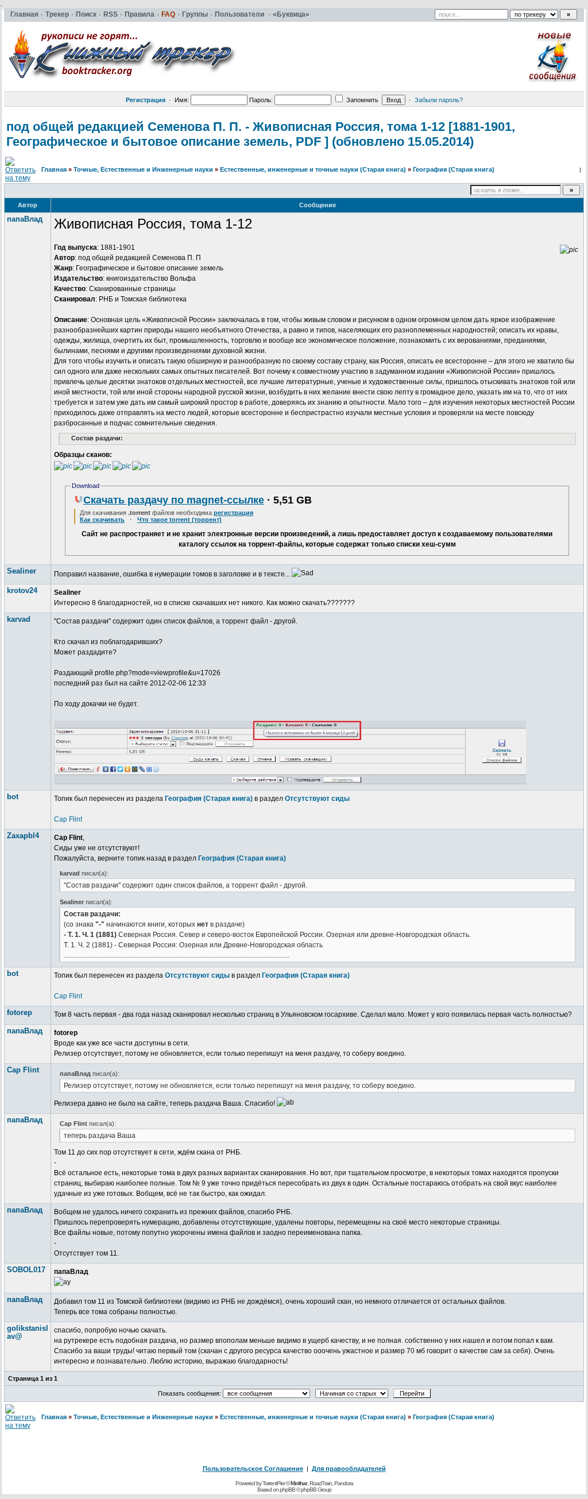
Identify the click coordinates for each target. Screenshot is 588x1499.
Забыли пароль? (439, 99)
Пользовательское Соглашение (253, 1468)
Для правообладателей (349, 1468)
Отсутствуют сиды (317, 799)
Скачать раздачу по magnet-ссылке (173, 500)
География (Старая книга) (453, 169)
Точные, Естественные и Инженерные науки (143, 169)
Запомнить (361, 99)
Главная (54, 169)
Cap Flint (68, 819)
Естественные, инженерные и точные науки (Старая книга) (313, 169)
